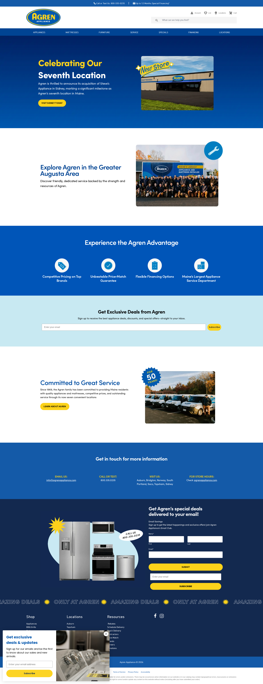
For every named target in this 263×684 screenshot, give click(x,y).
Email (151, 549)
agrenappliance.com (205, 480)
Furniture (104, 32)
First (150, 544)
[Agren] (43, 17)
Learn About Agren (55, 406)
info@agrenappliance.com (61, 480)
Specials (163, 32)
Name (151, 534)
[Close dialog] (106, 633)
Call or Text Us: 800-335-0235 (110, 3)
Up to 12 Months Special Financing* (152, 3)
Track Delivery (114, 630)
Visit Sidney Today (52, 102)
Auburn (70, 623)
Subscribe (214, 327)
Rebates (111, 623)
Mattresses (72, 32)
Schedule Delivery (115, 627)
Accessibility (145, 672)
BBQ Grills (31, 627)
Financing (193, 32)
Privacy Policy (133, 672)
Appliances (31, 623)
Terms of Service (119, 672)
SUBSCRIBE (185, 586)
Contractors (112, 634)
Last (188, 544)
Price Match (112, 637)
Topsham (71, 627)
